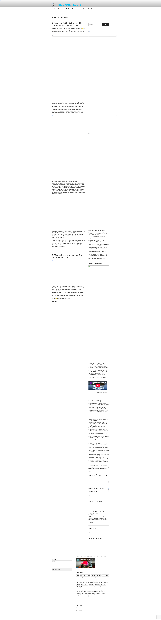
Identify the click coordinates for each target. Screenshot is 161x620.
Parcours (101, 589)
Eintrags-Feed (79, 605)
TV (82, 595)
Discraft (78, 584)
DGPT (107, 575)
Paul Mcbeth (79, 591)
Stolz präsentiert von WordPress (67, 617)
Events (92, 8)
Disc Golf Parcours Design (90, 580)
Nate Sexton (88, 589)
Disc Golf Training (89, 582)
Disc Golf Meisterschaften (100, 577)
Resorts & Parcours (76, 8)
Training (68, 8)
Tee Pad (78, 595)
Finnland (97, 584)
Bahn (89, 575)
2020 (78, 575)
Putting (103, 591)
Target (103, 593)
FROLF (78, 586)
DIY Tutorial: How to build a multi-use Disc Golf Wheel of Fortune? (67, 256)
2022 (85, 575)
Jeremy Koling (93, 586)
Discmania (106, 582)
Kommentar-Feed (79, 607)
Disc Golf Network (80, 580)
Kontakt (53, 561)
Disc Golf (78, 577)
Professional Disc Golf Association (97, 488)
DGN (103, 575)
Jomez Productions (80, 589)
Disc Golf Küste (70, 4)
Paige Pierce (94, 589)
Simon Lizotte (91, 593)
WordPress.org (79, 610)
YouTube (86, 595)
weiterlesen (54, 301)
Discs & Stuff (86, 8)
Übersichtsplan (92, 595)
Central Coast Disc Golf (96, 575)
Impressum (54, 559)
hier (106, 475)
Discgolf (83, 577)
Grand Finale (92, 528)
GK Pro (82, 586)
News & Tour (61, 8)
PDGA (84, 591)
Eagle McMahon (84, 584)
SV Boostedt (97, 593)
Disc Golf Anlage (90, 577)
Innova (87, 586)
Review (78, 593)
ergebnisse (91, 584)
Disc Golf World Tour (98, 582)
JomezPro (99, 586)
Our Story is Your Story (95, 501)
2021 (81, 575)
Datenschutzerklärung (56, 557)
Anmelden (78, 603)
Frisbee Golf (102, 584)
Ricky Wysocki (84, 593)
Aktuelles (54, 8)
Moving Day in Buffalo (95, 538)
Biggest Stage (92, 491)
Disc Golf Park (100, 580)
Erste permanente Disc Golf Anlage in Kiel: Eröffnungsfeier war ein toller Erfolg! (67, 24)
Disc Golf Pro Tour (80, 582)
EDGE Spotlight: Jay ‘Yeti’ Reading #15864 (96, 512)
